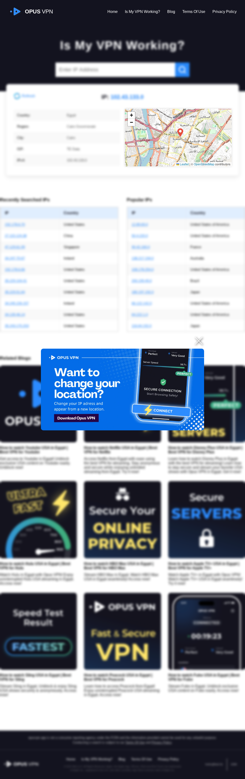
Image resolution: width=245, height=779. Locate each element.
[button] (180, 133)
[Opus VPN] (122, 389)
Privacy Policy (224, 12)
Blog (171, 12)
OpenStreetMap (204, 164)
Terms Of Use (193, 12)
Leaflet (184, 164)
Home (112, 12)
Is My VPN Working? (142, 12)
